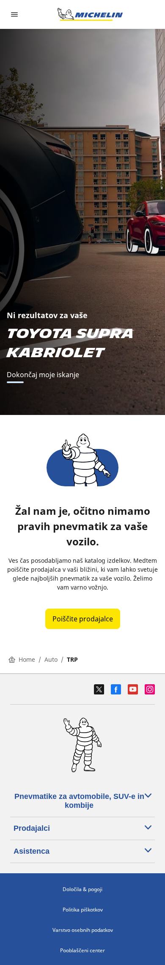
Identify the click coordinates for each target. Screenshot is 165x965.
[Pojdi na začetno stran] (90, 14)
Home (27, 659)
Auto (51, 659)
